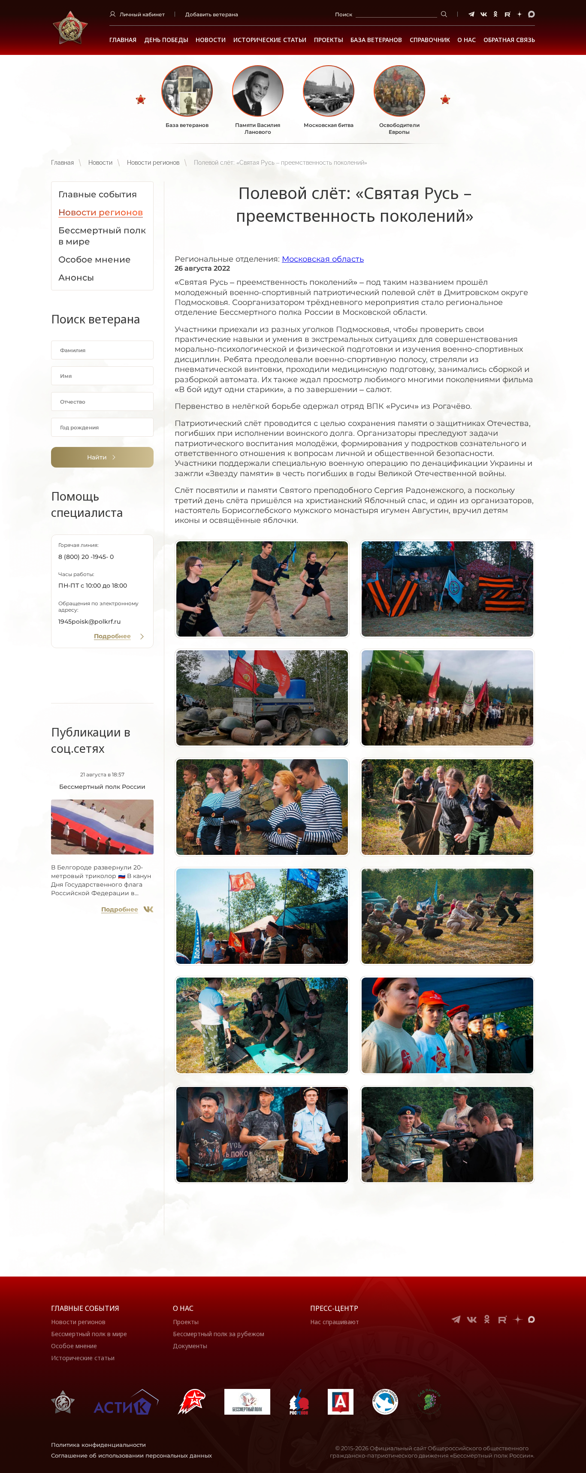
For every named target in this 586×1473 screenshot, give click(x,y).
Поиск (343, 14)
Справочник (430, 40)
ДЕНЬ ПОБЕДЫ (166, 40)
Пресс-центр (334, 1308)
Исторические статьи (269, 40)
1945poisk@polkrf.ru (89, 621)
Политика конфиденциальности (98, 1444)
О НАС (466, 40)
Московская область (323, 259)
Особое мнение (74, 1346)
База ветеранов (376, 40)
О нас (183, 1308)
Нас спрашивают (334, 1322)
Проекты (328, 40)
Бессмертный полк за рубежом (218, 1334)
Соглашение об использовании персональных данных (131, 1455)
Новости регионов (153, 162)
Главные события (85, 1308)
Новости (211, 40)
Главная (122, 40)
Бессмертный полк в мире (89, 1334)
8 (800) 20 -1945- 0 (86, 557)
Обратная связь (509, 40)
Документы (190, 1346)
